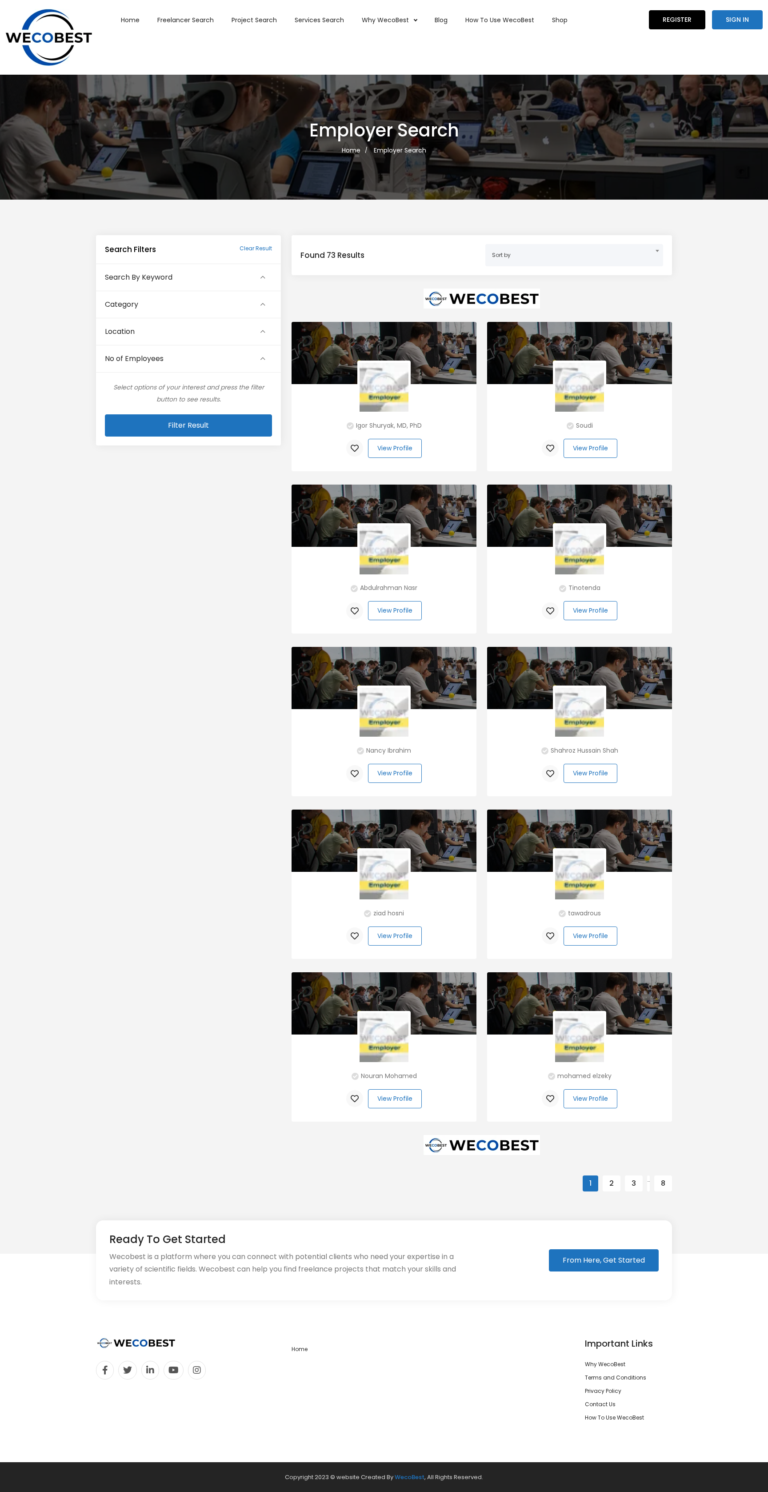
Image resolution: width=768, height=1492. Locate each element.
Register (677, 19)
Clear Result (256, 248)
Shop (560, 20)
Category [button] (121, 304)
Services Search (319, 20)
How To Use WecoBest (499, 20)
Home (130, 20)
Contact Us (600, 1404)
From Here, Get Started (604, 1260)
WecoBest (409, 1477)
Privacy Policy (603, 1391)
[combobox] (574, 255)
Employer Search (400, 150)
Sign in (737, 19)
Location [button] (120, 331)
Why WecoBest (386, 20)
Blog (441, 20)
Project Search (254, 20)
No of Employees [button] (134, 358)
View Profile (394, 448)
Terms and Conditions (615, 1377)
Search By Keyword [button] (138, 277)
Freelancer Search (185, 20)
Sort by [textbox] (501, 255)
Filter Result (188, 425)
